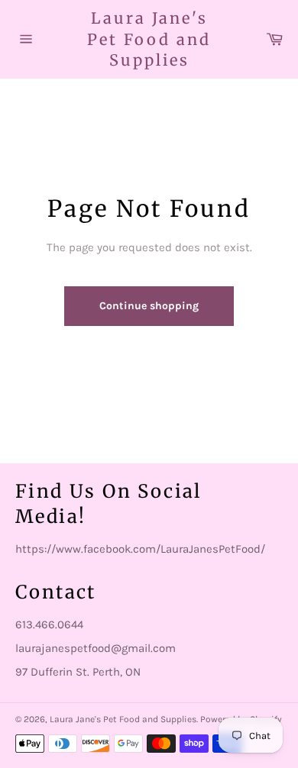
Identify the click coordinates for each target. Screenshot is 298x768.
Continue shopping (149, 305)
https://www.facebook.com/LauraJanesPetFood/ (140, 549)
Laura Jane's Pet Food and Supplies (149, 38)
